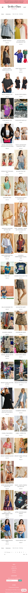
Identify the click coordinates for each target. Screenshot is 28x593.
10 (4, 554)
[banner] (14, 7)
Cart (24, 7)
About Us (14, 566)
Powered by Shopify (18, 592)
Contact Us (14, 568)
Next (24, 554)
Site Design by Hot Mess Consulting (14, 589)
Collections (8, 14)
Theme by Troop (9, 592)
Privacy (14, 572)
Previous (8, 552)
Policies (14, 570)
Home (2, 14)
